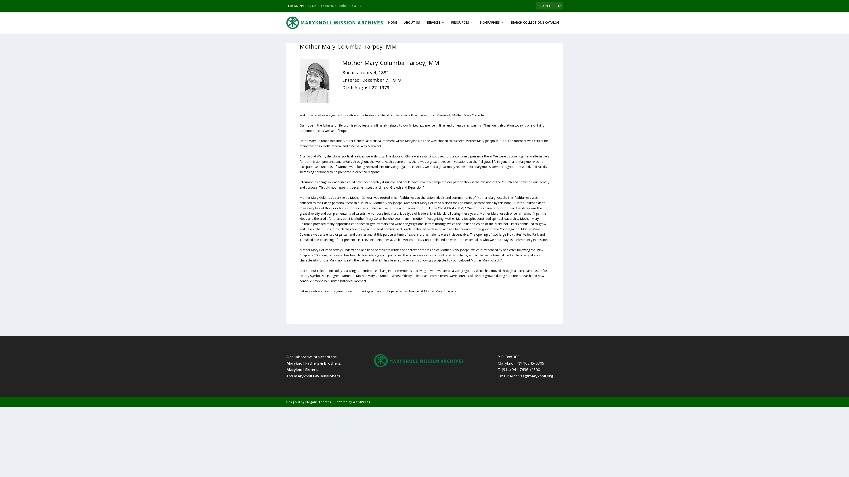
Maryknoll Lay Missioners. (317, 376)
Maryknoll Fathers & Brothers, (313, 363)
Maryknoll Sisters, (302, 369)
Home (393, 23)
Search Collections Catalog (535, 23)
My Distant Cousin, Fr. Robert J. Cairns (334, 6)
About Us (412, 23)
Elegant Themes (318, 402)
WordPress (361, 402)
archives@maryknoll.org (531, 376)
